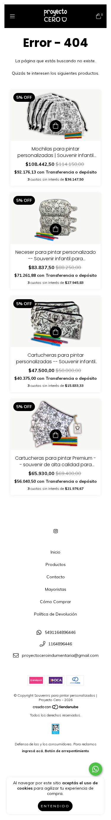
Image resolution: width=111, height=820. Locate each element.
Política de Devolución (55, 614)
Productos (56, 564)
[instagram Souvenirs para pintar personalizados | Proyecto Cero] (56, 531)
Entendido (55, 806)
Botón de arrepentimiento (67, 751)
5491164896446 (60, 632)
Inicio (55, 552)
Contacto (55, 577)
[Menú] (12, 16)
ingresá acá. (33, 751)
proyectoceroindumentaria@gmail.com (60, 655)
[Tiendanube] (56, 708)
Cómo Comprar (55, 601)
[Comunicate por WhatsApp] (95, 769)
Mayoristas (55, 589)
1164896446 (60, 643)
